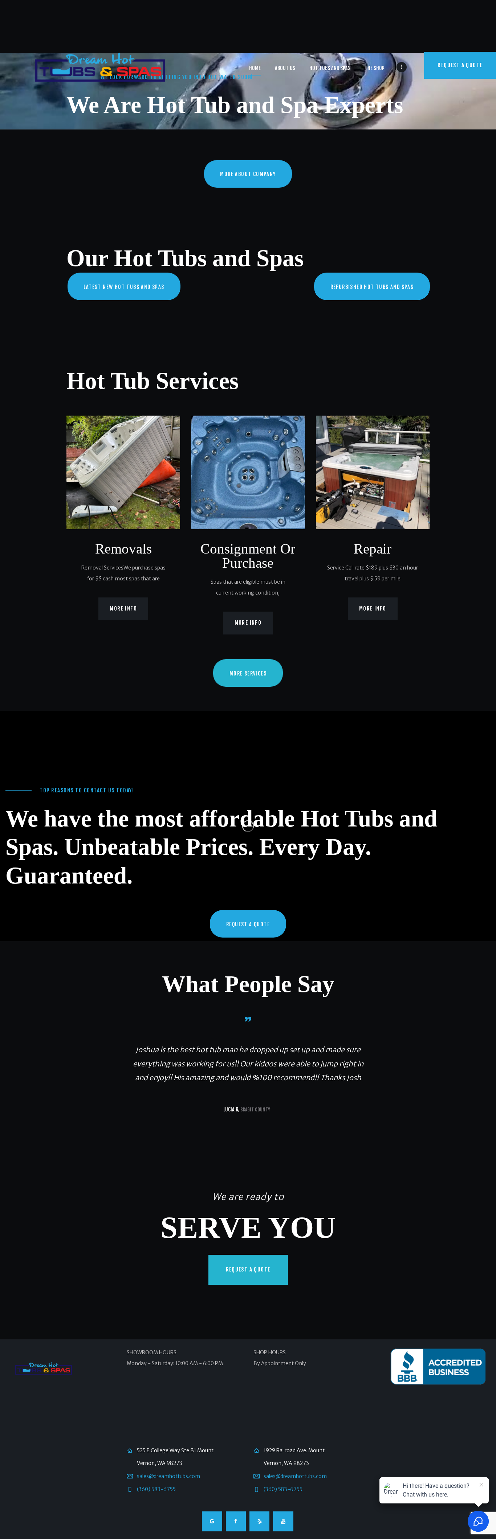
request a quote (248, 1269)
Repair (372, 549)
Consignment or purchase (247, 556)
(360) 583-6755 (156, 1489)
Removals (123, 549)
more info (123, 608)
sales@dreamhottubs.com (168, 1476)
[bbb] (438, 1367)
